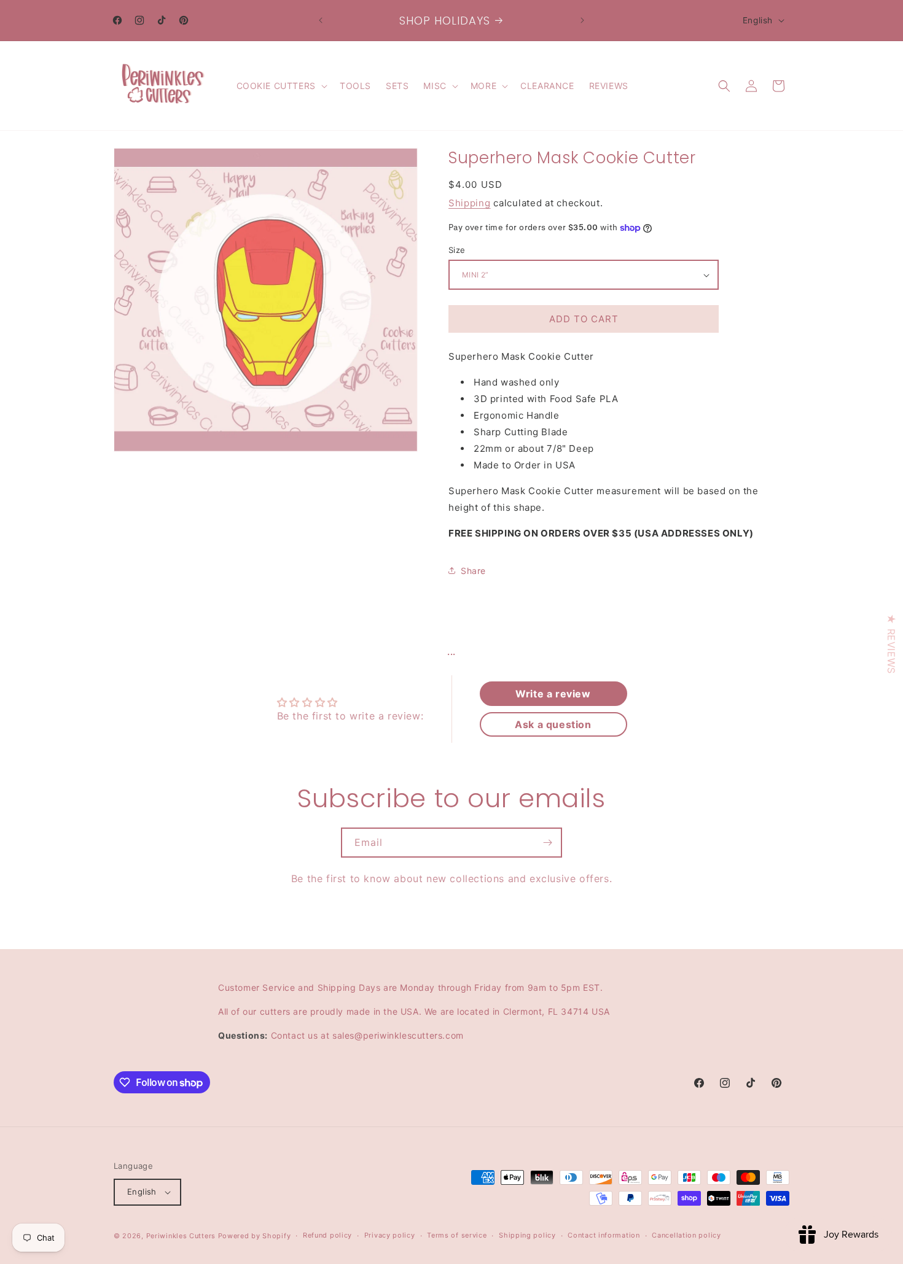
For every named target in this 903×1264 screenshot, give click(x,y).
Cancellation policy (686, 1235)
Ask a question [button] (553, 724)
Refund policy (327, 1235)
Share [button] (473, 570)
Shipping (469, 203)
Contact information (603, 1235)
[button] (280, 86)
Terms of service (457, 1235)
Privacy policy (389, 1235)
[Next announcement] (582, 20)
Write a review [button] (552, 694)
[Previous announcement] (320, 20)
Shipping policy (527, 1235)
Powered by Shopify (254, 1235)
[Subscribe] (547, 843)
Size (457, 250)
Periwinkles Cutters (181, 1235)
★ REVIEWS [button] (891, 643)
